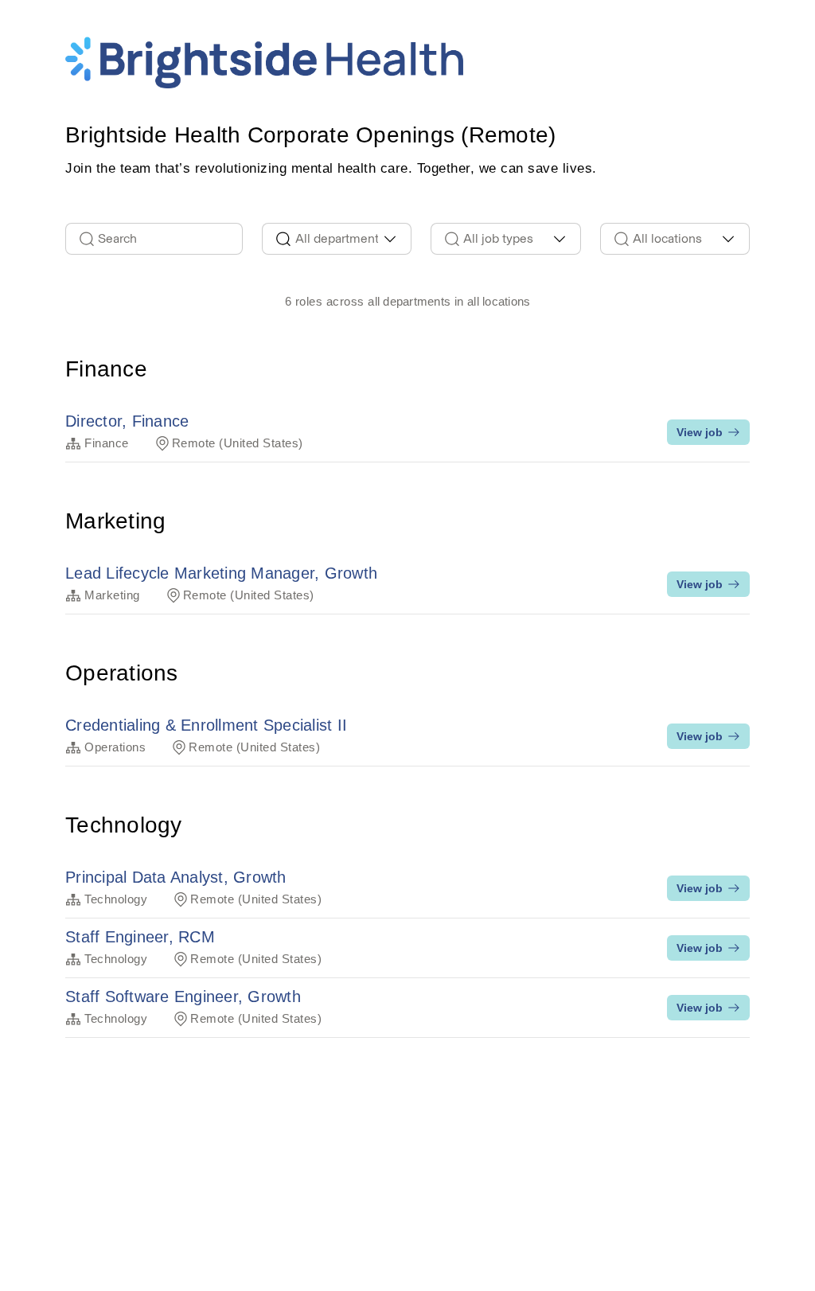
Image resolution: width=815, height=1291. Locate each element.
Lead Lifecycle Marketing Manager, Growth (221, 573)
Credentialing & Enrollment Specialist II (206, 725)
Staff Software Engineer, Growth (183, 996)
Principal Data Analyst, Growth (176, 877)
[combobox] (337, 238)
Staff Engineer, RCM (140, 937)
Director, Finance (127, 421)
